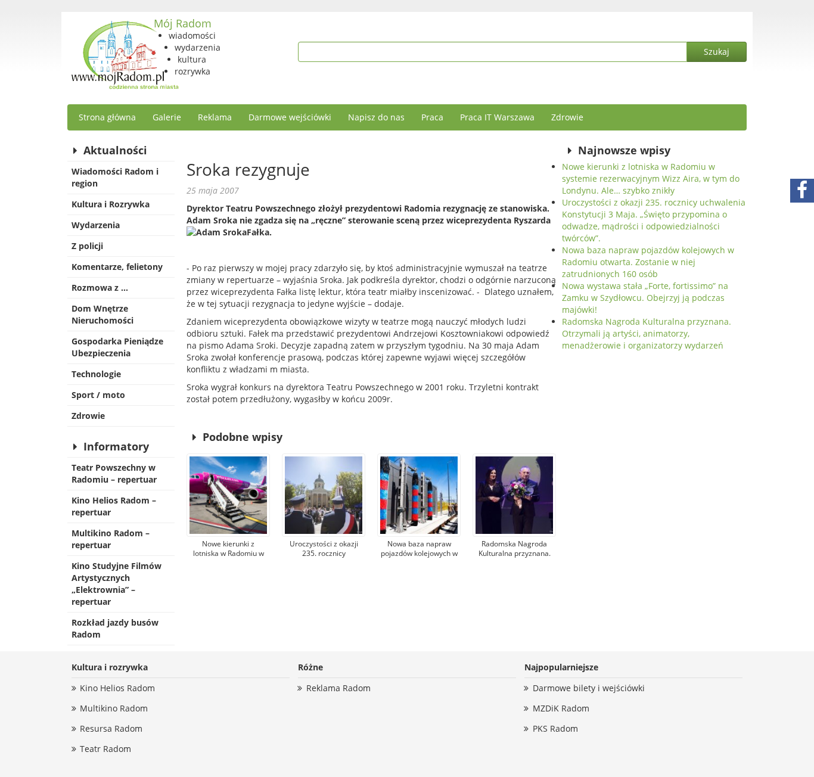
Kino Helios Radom (117, 688)
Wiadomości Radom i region (115, 177)
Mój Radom (183, 23)
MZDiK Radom (561, 708)
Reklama (215, 117)
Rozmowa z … (100, 287)
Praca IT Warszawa (497, 117)
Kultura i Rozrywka (111, 204)
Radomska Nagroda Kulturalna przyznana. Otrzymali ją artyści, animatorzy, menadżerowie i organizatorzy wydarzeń (646, 333)
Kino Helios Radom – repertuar (114, 506)
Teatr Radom (105, 748)
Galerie (167, 117)
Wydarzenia (96, 225)
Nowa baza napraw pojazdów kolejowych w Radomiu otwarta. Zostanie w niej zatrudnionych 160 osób (648, 261)
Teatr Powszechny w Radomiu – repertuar (114, 473)
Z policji (87, 245)
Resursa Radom (111, 728)
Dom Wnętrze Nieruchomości (102, 314)
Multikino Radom (114, 708)
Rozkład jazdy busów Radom (115, 628)
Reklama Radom (338, 688)
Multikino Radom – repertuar (111, 539)
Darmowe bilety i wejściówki (589, 688)
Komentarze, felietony (117, 266)
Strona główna (107, 117)
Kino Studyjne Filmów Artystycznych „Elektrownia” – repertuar (116, 583)
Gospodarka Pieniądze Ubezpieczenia (117, 347)
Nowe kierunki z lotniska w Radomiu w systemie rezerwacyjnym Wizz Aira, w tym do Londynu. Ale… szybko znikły (651, 178)
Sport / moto (98, 394)
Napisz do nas (376, 117)
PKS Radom (555, 728)
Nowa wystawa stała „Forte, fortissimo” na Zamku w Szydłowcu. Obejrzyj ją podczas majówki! (645, 297)
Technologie (96, 374)
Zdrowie (567, 117)
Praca (432, 117)
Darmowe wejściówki (289, 117)
